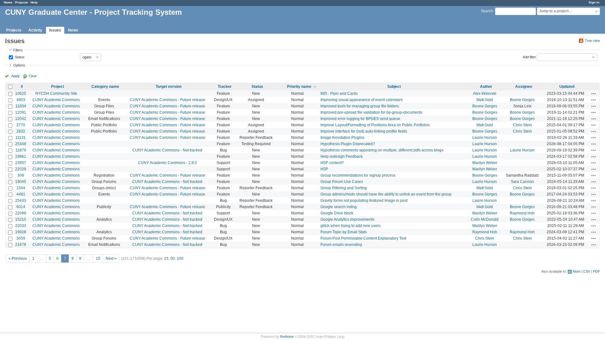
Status (19, 57)
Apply (15, 76)
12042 (20, 118)
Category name (105, 86)
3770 (20, 125)
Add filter (529, 57)
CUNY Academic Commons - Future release (167, 100)
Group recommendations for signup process (357, 175)
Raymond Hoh (522, 213)
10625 (20, 93)
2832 (20, 131)
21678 (20, 244)
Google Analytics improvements (347, 219)
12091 (20, 112)
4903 (20, 100)
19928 (20, 232)
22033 (20, 226)
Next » (111, 258)
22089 (20, 213)
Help (34, 2)
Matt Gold (484, 100)
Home (8, 2)
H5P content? (332, 163)
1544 (20, 188)
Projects (21, 2)
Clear (33, 76)
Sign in (594, 2)
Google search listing (338, 207)
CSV (586, 271)
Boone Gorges (522, 100)
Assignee (523, 86)
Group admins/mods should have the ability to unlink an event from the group (386, 194)
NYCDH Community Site (56, 93)
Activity (35, 30)
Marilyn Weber (484, 163)
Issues (55, 30)
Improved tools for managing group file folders (359, 106)
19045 (20, 181)
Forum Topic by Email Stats (343, 232)
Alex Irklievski (484, 93)
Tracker (225, 86)
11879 (20, 150)
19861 (20, 156)
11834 (20, 106)
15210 (20, 219)
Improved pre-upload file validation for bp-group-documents (371, 112)
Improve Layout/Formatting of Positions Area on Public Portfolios (375, 125)
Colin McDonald (484, 219)
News (73, 30)
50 (172, 258)
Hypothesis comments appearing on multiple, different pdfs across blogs (381, 150)
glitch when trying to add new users (350, 226)
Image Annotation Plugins (342, 137)
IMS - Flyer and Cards (339, 93)
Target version (169, 86)
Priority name (299, 86)
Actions (593, 93)
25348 (20, 144)
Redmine (287, 336)
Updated (566, 86)
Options (19, 65)
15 (98, 258)
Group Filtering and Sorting (343, 188)
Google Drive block (336, 213)
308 (20, 175)
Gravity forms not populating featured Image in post (363, 200)
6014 (20, 207)
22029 (20, 169)
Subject (394, 86)
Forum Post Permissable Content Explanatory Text (363, 238)
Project (57, 86)
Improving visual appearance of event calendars (361, 100)
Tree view (592, 40)
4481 (20, 194)
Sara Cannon (522, 181)
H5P (324, 169)
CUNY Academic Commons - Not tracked (167, 150)
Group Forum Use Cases (341, 181)
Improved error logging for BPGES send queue (360, 118)
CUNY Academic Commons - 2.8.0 (167, 163)
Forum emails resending (341, 244)
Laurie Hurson (484, 137)
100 (180, 258)
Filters (18, 50)
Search (487, 11)
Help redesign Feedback (341, 156)
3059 (20, 238)
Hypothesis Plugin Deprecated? (347, 144)
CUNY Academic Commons (56, 100)
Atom (576, 271)
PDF (596, 271)
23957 (20, 163)
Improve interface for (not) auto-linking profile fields (363, 131)
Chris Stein (522, 125)
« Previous (18, 258)
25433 (20, 200)
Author (486, 86)
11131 (20, 137)
